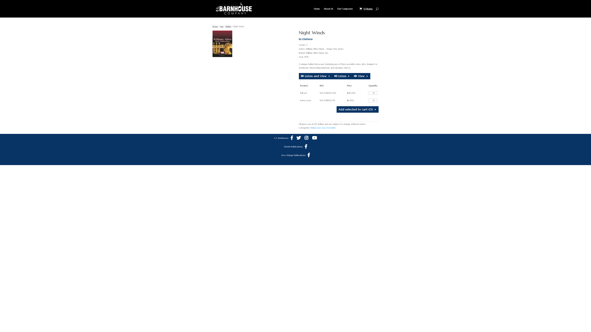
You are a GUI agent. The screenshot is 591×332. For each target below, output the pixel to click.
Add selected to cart (356, 109)
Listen (342, 76)
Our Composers (345, 9)
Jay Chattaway (306, 39)
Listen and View (315, 76)
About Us (328, 9)
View (361, 76)
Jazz (221, 26)
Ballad (228, 26)
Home (317, 9)
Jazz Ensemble (329, 127)
